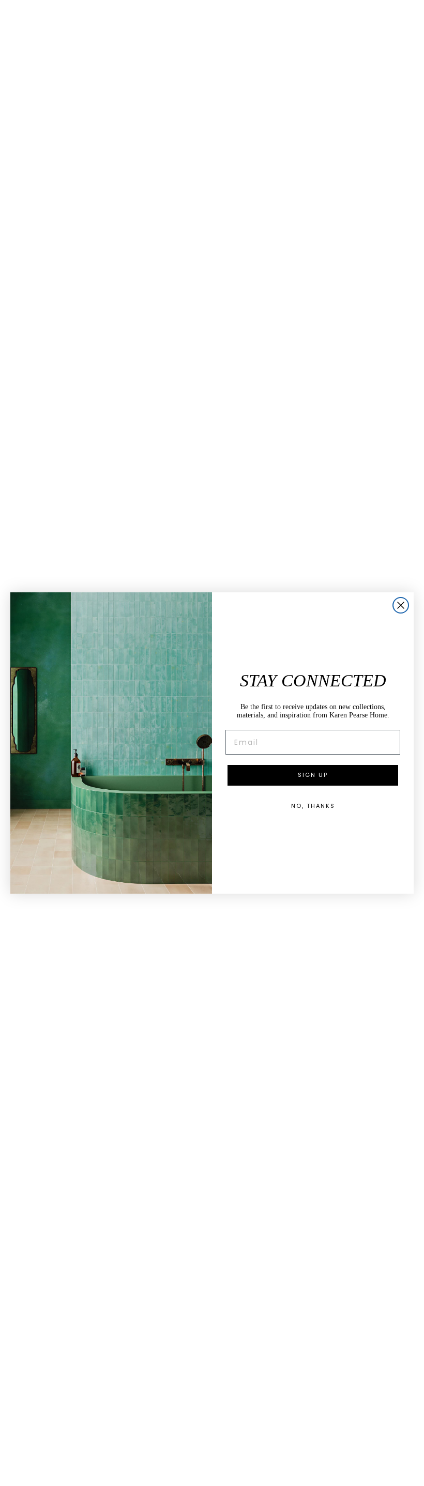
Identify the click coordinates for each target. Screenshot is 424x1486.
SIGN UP (313, 775)
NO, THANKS (313, 806)
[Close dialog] (400, 605)
